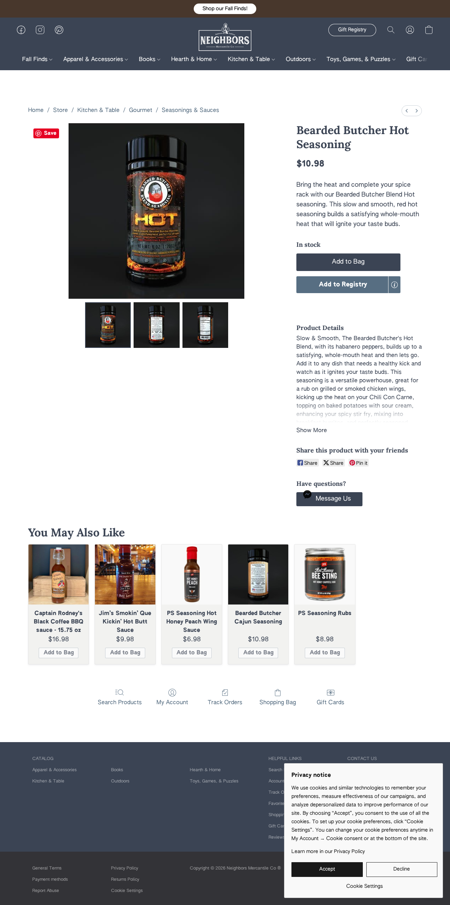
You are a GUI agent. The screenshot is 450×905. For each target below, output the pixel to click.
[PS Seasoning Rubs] (325, 574)
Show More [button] (311, 431)
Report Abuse (45, 891)
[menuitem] (407, 111)
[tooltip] (394, 284)
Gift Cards (420, 59)
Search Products (120, 703)
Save (50, 133)
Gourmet (140, 110)
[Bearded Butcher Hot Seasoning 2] (205, 325)
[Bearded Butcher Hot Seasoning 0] (108, 325)
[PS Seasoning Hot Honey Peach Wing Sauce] (192, 574)
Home (36, 110)
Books (148, 59)
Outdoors (299, 59)
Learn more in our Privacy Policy (328, 851)
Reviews (277, 837)
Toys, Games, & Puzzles (359, 59)
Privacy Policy (124, 868)
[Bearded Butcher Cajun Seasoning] (258, 574)
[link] (364, 884)
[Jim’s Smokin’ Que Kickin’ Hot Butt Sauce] (125, 574)
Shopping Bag (277, 703)
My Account (172, 703)
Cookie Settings (127, 891)
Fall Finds (35, 59)
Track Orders (225, 703)
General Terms (47, 868)
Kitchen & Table (250, 59)
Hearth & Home (192, 59)
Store (60, 110)
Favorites (278, 804)
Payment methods (50, 880)
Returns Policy (125, 880)
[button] (225, 9)
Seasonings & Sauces (190, 110)
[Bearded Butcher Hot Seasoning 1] (156, 325)
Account (276, 781)
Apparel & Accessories (94, 59)
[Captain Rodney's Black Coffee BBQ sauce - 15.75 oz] (58, 574)
